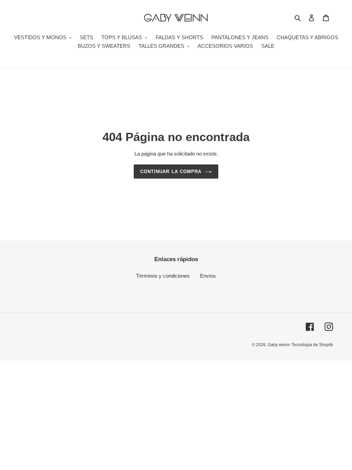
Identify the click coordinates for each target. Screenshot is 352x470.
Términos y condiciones (163, 276)
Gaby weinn (279, 344)
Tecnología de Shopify (312, 344)
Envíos (208, 276)
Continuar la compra (170, 171)
